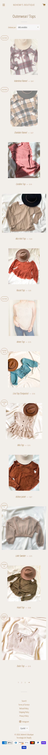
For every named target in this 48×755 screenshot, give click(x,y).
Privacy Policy (24, 715)
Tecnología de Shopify (24, 737)
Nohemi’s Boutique (24, 4)
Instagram (25, 721)
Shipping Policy (24, 712)
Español (22, 728)
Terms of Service (24, 704)
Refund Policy (24, 708)
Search (24, 700)
